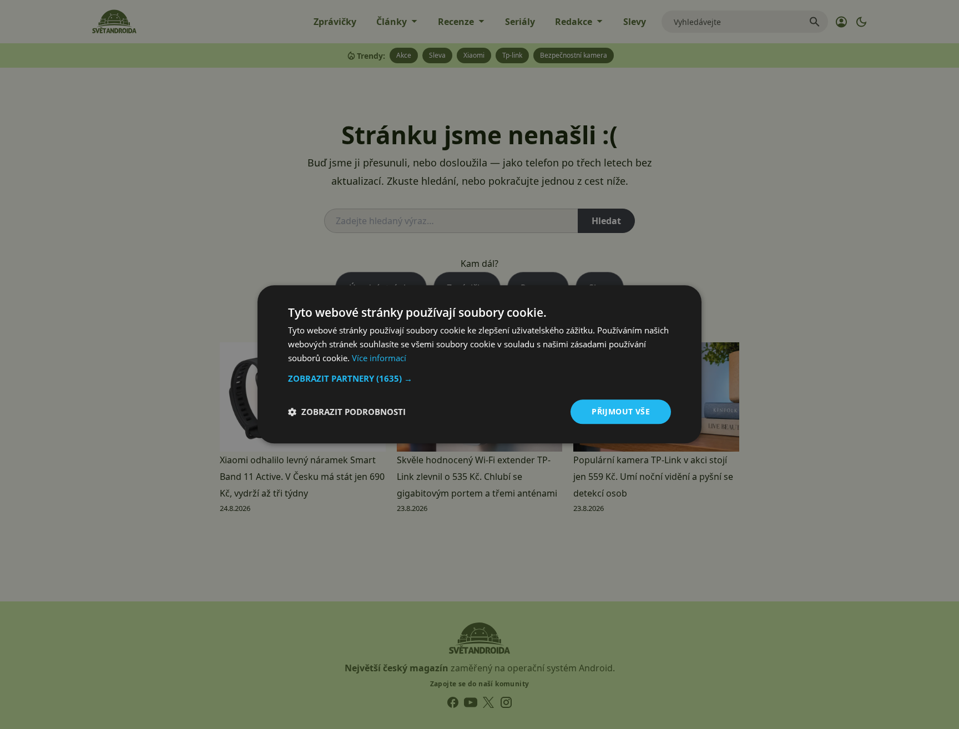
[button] (479, 378)
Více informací (379, 357)
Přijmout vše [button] (621, 411)
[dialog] (479, 364)
